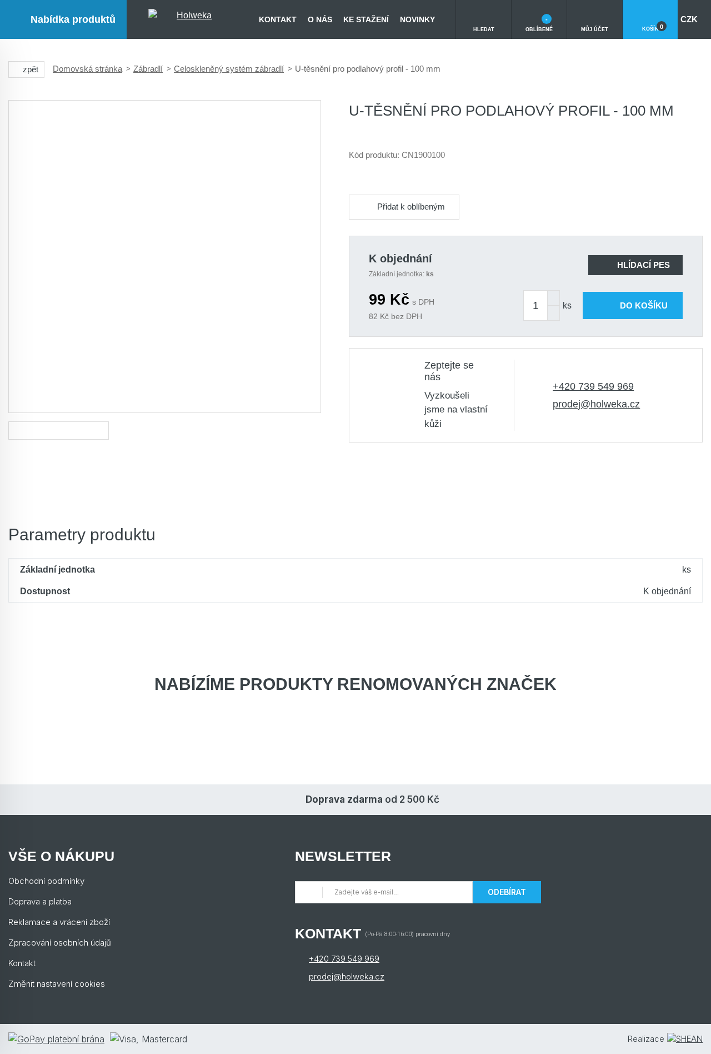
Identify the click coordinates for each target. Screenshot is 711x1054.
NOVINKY (417, 19)
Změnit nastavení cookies (56, 983)
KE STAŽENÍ (366, 19)
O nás (320, 19)
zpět (30, 69)
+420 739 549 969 (593, 386)
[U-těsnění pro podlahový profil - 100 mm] (164, 256)
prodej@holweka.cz (596, 404)
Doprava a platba (40, 901)
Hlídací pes (643, 265)
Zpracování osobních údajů (59, 942)
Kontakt (278, 19)
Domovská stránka (87, 68)
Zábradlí (148, 68)
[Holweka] (190, 19)
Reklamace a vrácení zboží (59, 922)
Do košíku (644, 305)
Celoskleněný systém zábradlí (229, 68)
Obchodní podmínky (46, 881)
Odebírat (507, 892)
